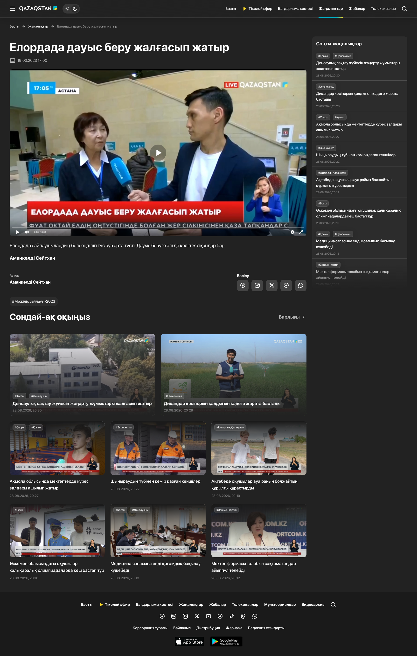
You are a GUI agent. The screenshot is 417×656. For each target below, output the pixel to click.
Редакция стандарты (266, 628)
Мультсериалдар (280, 604)
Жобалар (357, 8)
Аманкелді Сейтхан (30, 282)
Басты (230, 8)
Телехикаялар (383, 8)
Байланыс (182, 628)
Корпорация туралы (150, 628)
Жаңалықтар (331, 8)
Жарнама (234, 628)
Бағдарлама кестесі (295, 8)
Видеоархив (313, 604)
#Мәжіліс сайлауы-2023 (33, 301)
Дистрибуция (208, 628)
